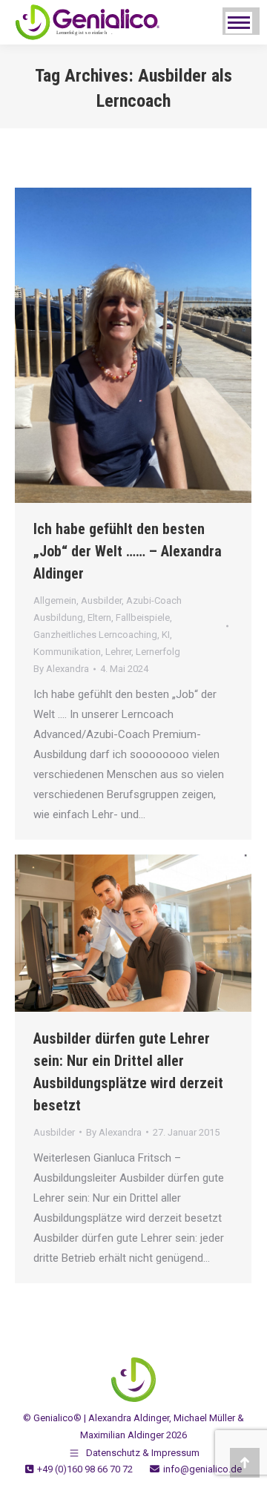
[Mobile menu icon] (238, 22)
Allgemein (54, 600)
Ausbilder (101, 600)
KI (166, 634)
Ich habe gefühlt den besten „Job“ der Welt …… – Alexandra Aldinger (127, 551)
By (61, 668)
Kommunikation (67, 651)
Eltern (99, 617)
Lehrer (118, 651)
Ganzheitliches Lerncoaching (95, 634)
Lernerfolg (158, 651)
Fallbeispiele (143, 617)
